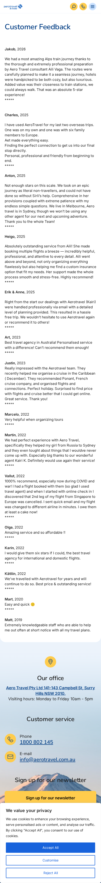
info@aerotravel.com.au (47, 759)
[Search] (74, 6)
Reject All (50, 873)
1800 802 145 (36, 742)
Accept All (50, 847)
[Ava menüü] (92, 6)
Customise (50, 860)
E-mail (26, 753)
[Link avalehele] (12, 7)
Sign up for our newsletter (50, 798)
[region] (50, 843)
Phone (26, 736)
